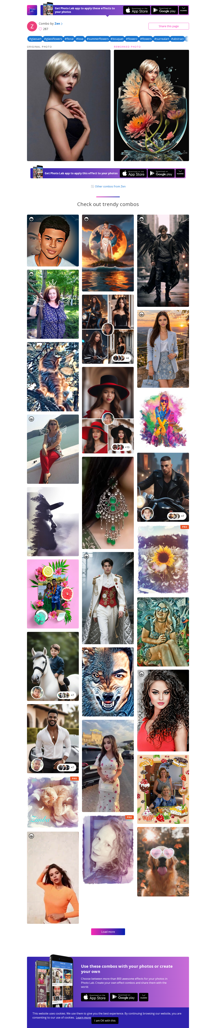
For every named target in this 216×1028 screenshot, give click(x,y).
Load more (108, 932)
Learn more (83, 1017)
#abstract (177, 39)
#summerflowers (98, 39)
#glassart (35, 39)
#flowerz (131, 39)
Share (169, 26)
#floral (69, 39)
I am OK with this (105, 1020)
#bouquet (117, 39)
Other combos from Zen (109, 186)
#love (79, 39)
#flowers (146, 39)
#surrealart (161, 39)
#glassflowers (53, 39)
